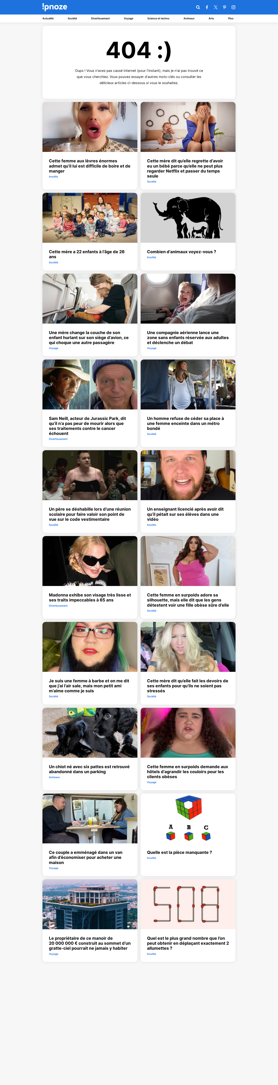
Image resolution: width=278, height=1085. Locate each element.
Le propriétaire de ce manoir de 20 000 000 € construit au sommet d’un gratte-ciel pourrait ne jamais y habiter (90, 943)
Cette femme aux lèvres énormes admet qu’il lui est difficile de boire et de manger (89, 165)
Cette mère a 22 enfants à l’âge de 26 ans (87, 254)
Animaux (189, 18)
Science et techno (158, 18)
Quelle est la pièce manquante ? (179, 852)
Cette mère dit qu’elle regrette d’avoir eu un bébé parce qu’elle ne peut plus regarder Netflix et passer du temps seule (185, 168)
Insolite (53, 176)
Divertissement (100, 18)
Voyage (128, 18)
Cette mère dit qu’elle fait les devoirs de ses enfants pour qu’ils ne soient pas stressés (187, 685)
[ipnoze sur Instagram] (233, 7)
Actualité (48, 18)
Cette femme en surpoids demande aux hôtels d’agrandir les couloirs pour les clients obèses (187, 771)
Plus (230, 18)
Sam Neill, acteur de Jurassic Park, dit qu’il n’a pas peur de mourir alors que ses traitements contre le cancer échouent (87, 426)
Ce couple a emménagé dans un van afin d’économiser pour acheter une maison (85, 857)
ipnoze (54, 7)
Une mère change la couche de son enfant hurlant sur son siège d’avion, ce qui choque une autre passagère (89, 337)
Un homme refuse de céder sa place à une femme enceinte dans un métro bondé (185, 423)
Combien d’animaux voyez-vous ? (181, 251)
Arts (211, 18)
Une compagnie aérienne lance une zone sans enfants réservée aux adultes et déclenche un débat (188, 337)
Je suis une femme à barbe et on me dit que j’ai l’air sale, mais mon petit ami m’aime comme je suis (89, 685)
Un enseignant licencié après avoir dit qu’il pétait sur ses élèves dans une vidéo (185, 514)
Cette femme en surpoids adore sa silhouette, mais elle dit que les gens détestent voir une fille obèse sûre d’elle (188, 599)
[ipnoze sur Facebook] (207, 7)
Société (72, 18)
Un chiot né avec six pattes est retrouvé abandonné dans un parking (89, 769)
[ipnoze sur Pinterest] (225, 7)
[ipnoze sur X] (216, 7)
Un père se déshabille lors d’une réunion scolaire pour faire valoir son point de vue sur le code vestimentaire (90, 514)
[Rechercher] (198, 7)
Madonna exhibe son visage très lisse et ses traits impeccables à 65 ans (90, 597)
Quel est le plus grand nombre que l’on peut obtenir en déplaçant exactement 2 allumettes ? (188, 943)
